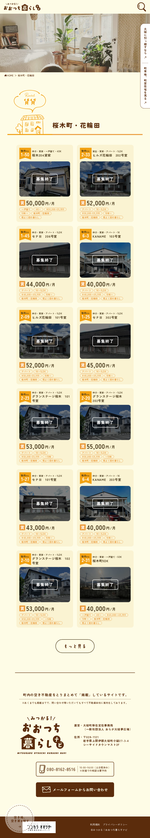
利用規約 (95, 824)
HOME (10, 75)
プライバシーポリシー (115, 824)
